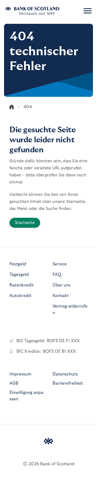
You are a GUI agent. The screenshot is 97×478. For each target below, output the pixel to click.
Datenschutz (65, 374)
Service (60, 264)
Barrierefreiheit (68, 383)
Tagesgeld (19, 274)
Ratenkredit (21, 285)
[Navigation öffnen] (87, 10)
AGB (13, 383)
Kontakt (61, 296)
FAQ (57, 274)
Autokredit (20, 296)
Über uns (61, 285)
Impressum (20, 374)
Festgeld (17, 264)
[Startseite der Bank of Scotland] (39, 11)
